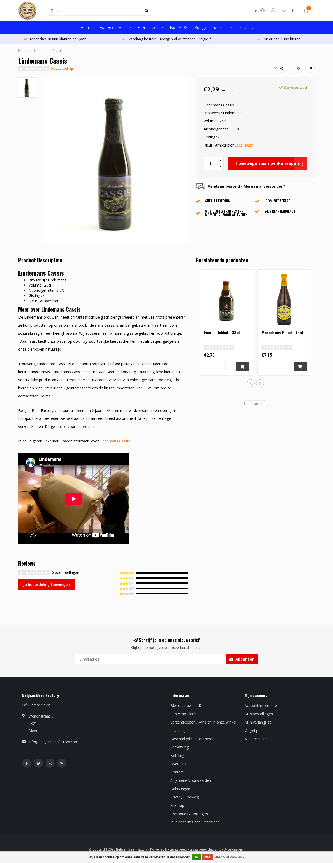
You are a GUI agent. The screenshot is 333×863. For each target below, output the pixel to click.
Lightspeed (178, 849)
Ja (196, 857)
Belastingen (180, 788)
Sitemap (177, 805)
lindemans (254, 404)
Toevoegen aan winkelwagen (267, 163)
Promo (246, 27)
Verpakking (179, 747)
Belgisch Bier (113, 27)
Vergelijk (252, 730)
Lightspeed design (204, 849)
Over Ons (178, 763)
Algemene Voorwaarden (190, 780)
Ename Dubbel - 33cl (222, 332)
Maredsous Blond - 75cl (282, 332)
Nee (207, 857)
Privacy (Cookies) (184, 797)
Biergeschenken (211, 27)
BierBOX (179, 27)
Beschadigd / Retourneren (192, 738)
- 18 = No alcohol (185, 713)
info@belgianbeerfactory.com (53, 741)
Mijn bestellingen (259, 713)
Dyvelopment (234, 849)
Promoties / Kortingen (189, 813)
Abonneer (244, 659)
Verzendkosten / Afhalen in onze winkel (203, 722)
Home (86, 27)
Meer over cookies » (229, 857)
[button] (251, 383)
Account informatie (261, 705)
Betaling (177, 755)
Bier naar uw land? (185, 705)
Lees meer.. (244, 145)
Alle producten (257, 738)
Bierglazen (148, 27)
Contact (177, 772)
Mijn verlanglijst (258, 722)
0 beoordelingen (64, 68)
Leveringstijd (181, 730)
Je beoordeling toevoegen (46, 584)
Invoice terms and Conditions (195, 822)
